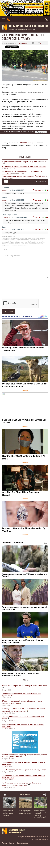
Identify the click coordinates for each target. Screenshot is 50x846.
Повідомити (41, 132)
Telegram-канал (26, 142)
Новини (25, 680)
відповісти (38, 190)
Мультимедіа (25, 794)
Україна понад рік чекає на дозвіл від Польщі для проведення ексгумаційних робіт (21, 784)
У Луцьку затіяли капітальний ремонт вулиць (19, 161)
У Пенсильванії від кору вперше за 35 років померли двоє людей (23, 725)
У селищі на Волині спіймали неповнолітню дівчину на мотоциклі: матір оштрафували (23, 709)
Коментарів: (23, 43)
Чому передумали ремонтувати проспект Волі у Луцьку (24, 176)
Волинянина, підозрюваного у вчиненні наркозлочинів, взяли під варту (23, 776)
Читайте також (25, 157)
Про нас (4, 843)
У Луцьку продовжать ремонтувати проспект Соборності (24, 166)
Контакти (12, 843)
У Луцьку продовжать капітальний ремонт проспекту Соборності (22, 172)
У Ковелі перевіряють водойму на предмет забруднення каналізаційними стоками (24, 755)
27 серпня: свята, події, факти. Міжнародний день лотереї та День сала (22, 702)
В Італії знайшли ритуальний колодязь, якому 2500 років (24, 685)
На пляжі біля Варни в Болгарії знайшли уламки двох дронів (23, 717)
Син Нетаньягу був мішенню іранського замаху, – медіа (24, 769)
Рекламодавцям (22, 843)
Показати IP (5, 190)
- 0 (47, 190)
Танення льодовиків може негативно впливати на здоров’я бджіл (21, 694)
